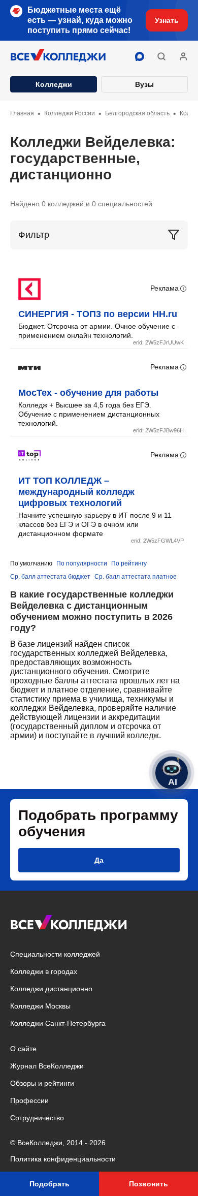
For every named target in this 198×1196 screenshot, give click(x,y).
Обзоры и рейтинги (42, 1083)
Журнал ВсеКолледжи (47, 1066)
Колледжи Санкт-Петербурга (58, 1023)
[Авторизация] (183, 56)
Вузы (144, 84)
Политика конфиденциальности (63, 1159)
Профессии (29, 1100)
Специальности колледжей (55, 954)
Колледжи (54, 84)
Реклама (164, 288)
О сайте (23, 1049)
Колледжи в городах (43, 971)
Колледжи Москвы (40, 1006)
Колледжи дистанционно (51, 989)
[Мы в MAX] (139, 56)
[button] (161, 56)
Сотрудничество (37, 1118)
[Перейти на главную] (58, 56)
